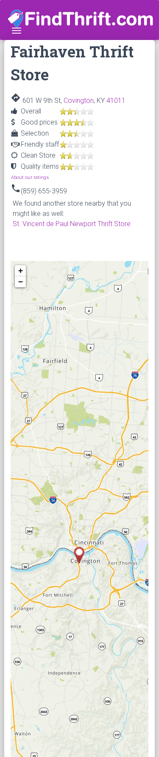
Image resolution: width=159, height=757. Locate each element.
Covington (79, 100)
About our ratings (30, 177)
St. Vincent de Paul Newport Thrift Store (72, 224)
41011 (116, 100)
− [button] (20, 281)
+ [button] (20, 270)
